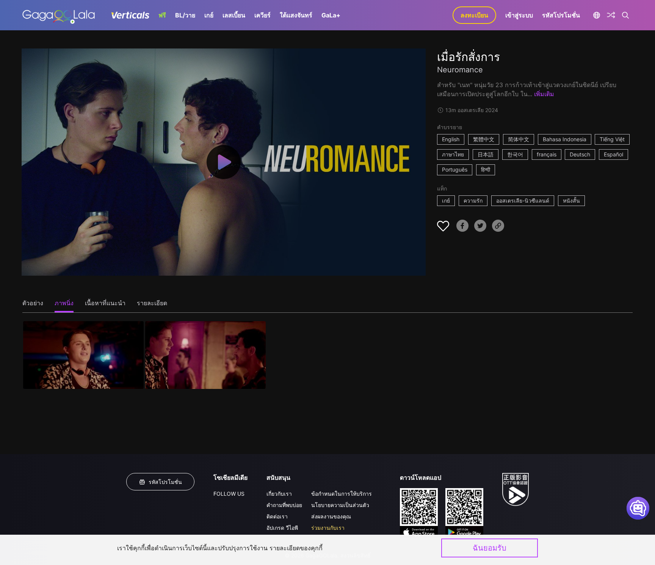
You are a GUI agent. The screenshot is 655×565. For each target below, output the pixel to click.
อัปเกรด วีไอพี (282, 527)
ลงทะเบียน (474, 15)
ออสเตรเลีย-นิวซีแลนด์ (522, 200)
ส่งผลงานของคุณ (331, 516)
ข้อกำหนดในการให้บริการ (341, 493)
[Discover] (611, 15)
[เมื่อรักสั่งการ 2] (205, 355)
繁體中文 (483, 139)
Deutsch (580, 154)
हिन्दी (485, 169)
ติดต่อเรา (277, 516)
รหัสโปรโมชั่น (561, 15)
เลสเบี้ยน (234, 15)
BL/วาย (185, 15)
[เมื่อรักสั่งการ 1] (83, 355)
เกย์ (208, 15)
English (450, 139)
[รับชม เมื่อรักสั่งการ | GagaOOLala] (58, 15)
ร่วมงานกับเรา (328, 527)
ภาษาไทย (453, 154)
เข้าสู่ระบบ (519, 15)
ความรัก (473, 200)
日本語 (486, 154)
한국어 (515, 154)
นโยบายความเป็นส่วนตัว (340, 505)
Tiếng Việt (612, 139)
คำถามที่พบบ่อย (284, 505)
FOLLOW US (228, 493)
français (546, 154)
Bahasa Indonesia (564, 139)
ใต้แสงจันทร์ (296, 15)
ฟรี (162, 15)
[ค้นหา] (625, 15)
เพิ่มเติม (544, 94)
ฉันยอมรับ (489, 548)
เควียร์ (262, 15)
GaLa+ (330, 15)
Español (613, 154)
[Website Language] (596, 15)
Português (454, 169)
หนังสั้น (571, 200)
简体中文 (518, 139)
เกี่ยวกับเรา (279, 493)
